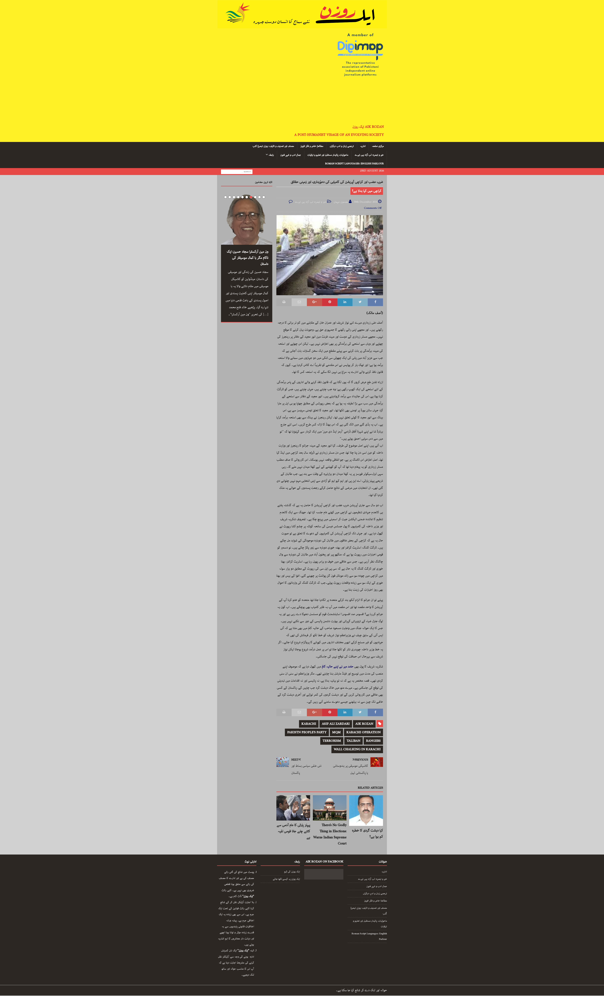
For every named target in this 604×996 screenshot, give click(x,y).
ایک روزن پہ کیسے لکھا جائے (286, 879)
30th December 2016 (365, 202)
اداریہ (363, 146)
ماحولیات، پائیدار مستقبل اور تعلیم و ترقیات (327, 155)
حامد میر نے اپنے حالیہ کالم (337, 666)
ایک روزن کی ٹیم (292, 872)
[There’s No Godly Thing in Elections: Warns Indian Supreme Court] (330, 808)
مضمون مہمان (341, 202)
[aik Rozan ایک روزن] (302, 25)
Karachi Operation (363, 732)
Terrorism (332, 740)
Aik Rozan (364, 723)
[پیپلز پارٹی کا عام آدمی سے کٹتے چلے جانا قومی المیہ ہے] (293, 808)
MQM (336, 732)
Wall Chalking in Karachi (357, 749)
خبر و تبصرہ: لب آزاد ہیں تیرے (369, 155)
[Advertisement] (302, 101)
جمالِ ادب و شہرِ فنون (290, 155)
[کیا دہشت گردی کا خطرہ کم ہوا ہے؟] (366, 810)
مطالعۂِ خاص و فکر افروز (311, 146)
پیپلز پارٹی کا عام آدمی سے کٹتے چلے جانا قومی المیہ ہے (293, 831)
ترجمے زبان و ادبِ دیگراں (375, 893)
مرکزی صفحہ (378, 146)
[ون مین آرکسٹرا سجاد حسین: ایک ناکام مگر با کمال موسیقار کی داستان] (246, 219)
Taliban (353, 740)
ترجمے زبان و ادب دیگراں (342, 146)
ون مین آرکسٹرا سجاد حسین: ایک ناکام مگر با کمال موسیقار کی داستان (247, 257)
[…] (265, 314)
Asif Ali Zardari (336, 723)
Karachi (308, 723)
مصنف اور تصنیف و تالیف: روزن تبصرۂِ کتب (273, 146)
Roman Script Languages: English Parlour (354, 164)
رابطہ (271, 155)
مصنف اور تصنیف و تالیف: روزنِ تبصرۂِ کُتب (368, 910)
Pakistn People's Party (307, 732)
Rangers (373, 740)
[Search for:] (236, 171)
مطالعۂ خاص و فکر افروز (375, 901)
